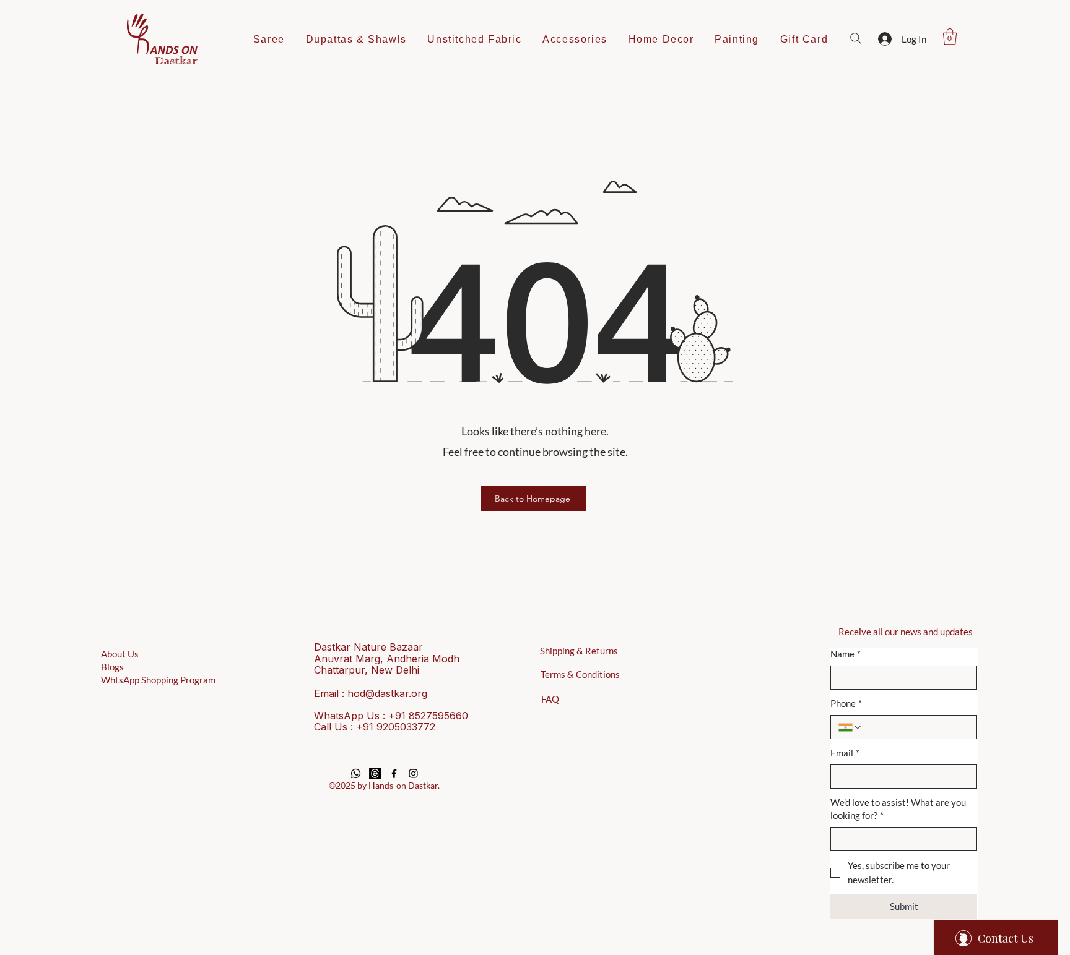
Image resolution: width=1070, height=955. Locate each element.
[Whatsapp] (356, 773)
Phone (846, 703)
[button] (950, 36)
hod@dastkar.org (387, 693)
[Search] (856, 38)
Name (845, 653)
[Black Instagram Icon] (413, 773)
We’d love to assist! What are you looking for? (898, 809)
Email (844, 752)
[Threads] (375, 773)
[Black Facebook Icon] (394, 773)
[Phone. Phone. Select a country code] (850, 727)
